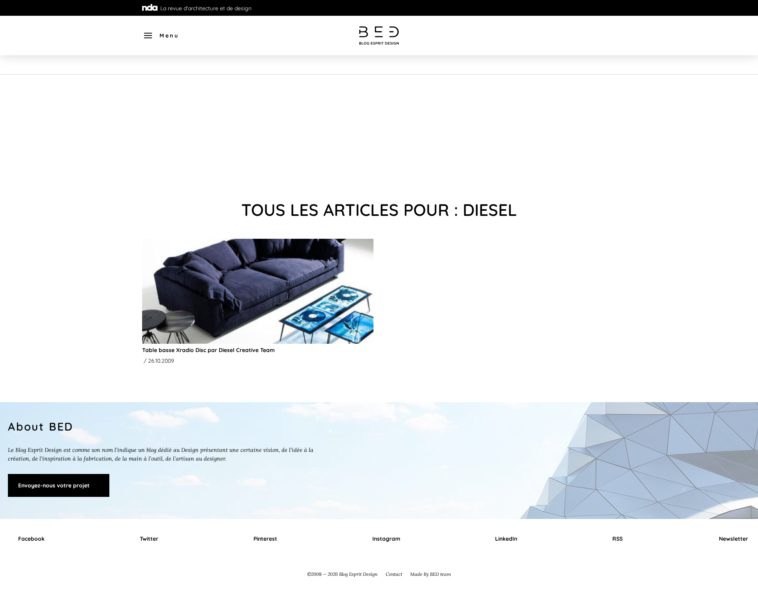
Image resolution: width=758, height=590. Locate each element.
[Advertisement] (379, 134)
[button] (161, 35)
